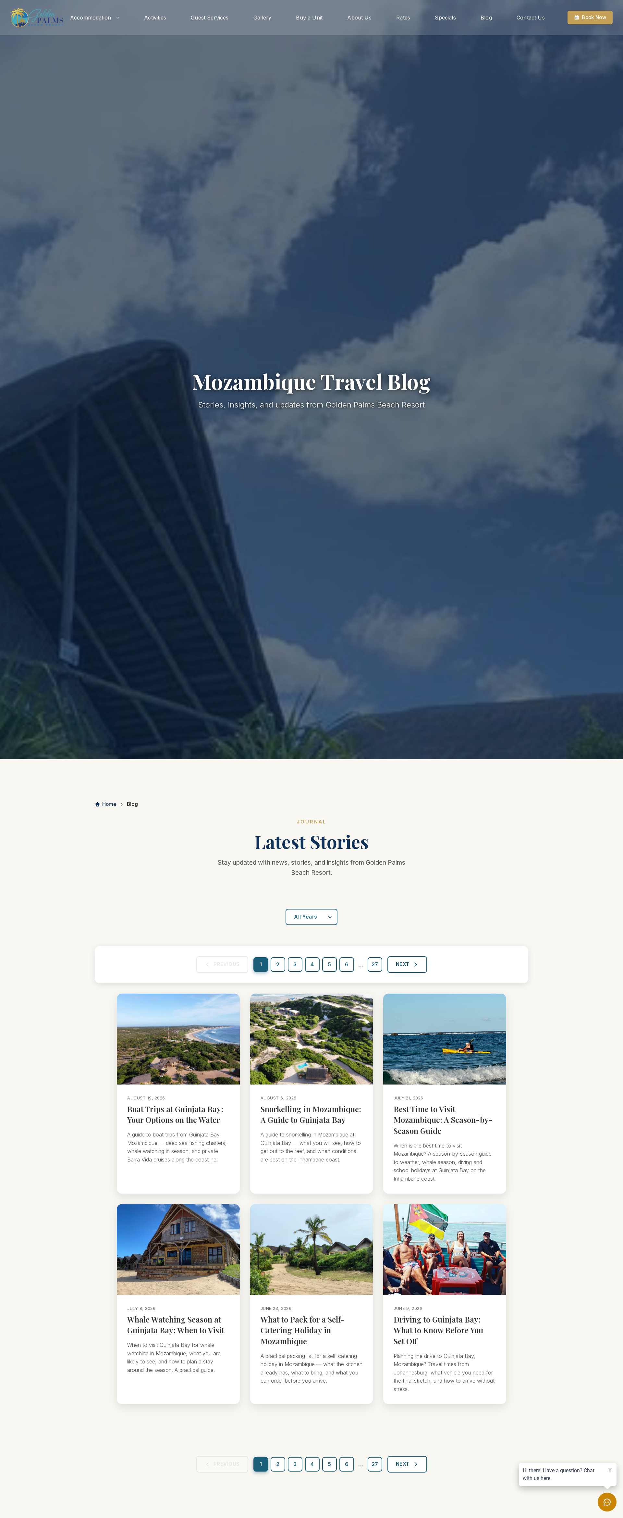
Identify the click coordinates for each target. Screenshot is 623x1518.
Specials (445, 17)
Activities (155, 17)
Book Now (594, 17)
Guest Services (209, 17)
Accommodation (90, 17)
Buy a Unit (309, 17)
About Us (359, 17)
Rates (403, 17)
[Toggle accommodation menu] (118, 17)
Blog (486, 17)
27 (375, 964)
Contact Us (531, 17)
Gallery (262, 17)
